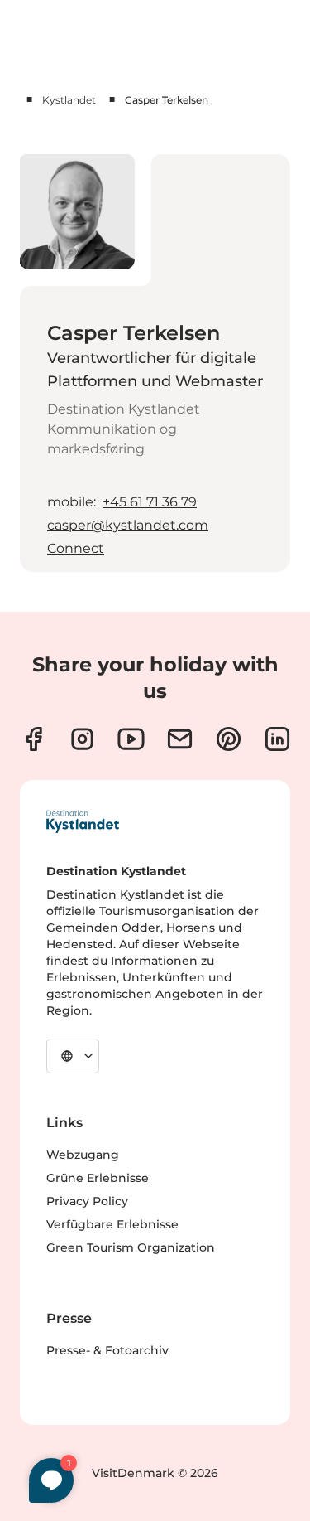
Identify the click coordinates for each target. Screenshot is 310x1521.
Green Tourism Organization (130, 1247)
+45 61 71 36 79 (150, 502)
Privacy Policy (87, 1201)
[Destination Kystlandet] (82, 821)
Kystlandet (69, 100)
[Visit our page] (33, 738)
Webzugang (82, 1154)
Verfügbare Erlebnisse (112, 1224)
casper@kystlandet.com (127, 525)
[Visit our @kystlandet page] (131, 738)
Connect (75, 548)
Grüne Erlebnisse (97, 1177)
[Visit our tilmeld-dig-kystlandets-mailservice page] (179, 738)
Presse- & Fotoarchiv (107, 1350)
